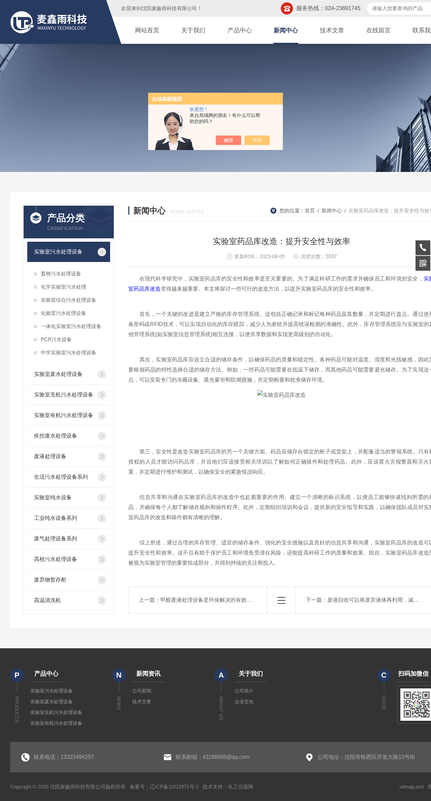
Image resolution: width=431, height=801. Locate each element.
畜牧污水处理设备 (61, 273)
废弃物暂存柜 (50, 580)
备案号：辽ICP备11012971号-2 (164, 787)
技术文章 (332, 30)
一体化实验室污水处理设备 (71, 326)
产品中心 (240, 30)
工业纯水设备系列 (55, 518)
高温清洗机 (47, 600)
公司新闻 (141, 690)
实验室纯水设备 (53, 497)
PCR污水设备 (56, 339)
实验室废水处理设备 (58, 374)
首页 (310, 210)
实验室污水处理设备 (58, 252)
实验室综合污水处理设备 (68, 300)
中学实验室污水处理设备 (68, 352)
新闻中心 (286, 30)
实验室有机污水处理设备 (63, 415)
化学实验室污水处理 (63, 287)
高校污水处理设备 (55, 559)
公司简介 (244, 690)
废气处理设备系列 (55, 538)
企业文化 (244, 701)
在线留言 (378, 30)
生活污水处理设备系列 (61, 477)
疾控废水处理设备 (55, 436)
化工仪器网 (240, 787)
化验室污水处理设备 (63, 313)
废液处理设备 (50, 456)
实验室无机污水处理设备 (63, 394)
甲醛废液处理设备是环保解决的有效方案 (208, 600)
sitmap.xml (411, 787)
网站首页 (147, 30)
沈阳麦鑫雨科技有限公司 (169, 8)
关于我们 (193, 30)
